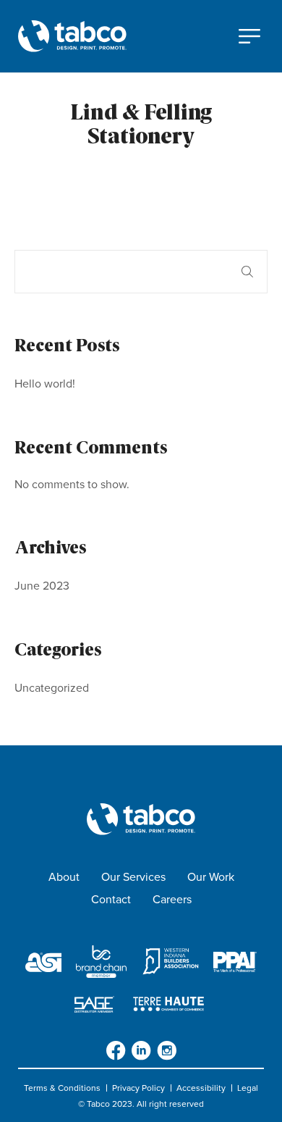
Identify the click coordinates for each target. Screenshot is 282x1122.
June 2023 (41, 585)
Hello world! (44, 383)
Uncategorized (51, 687)
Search (247, 271)
